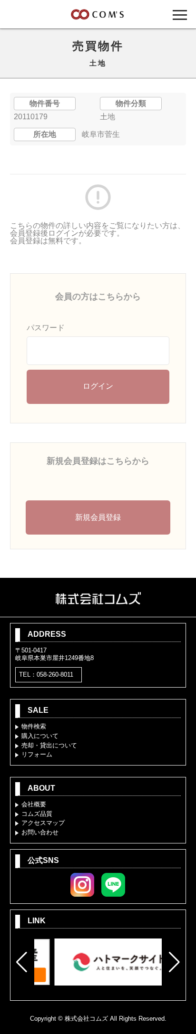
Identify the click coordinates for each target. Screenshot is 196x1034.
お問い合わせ (40, 832)
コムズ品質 (36, 813)
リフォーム (36, 754)
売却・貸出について (49, 745)
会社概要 (33, 804)
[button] (21, 962)
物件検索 (33, 726)
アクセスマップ (43, 822)
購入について (40, 735)
